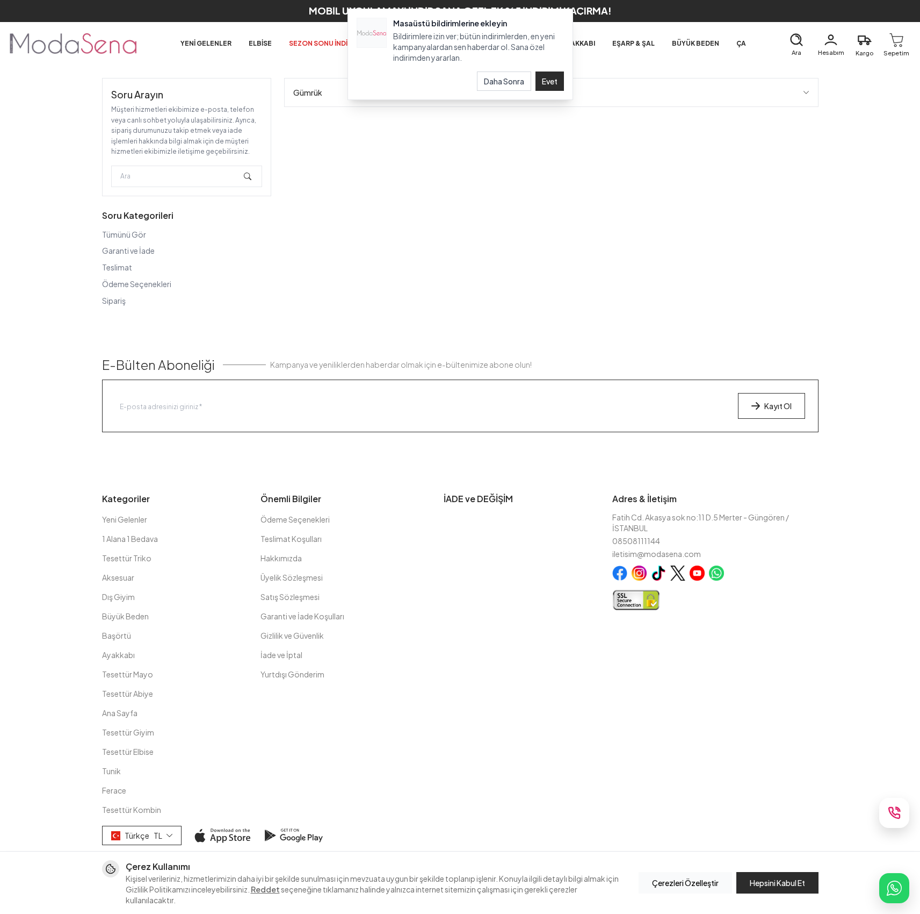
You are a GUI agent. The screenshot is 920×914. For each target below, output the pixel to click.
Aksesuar (118, 577)
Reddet (265, 889)
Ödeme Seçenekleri (136, 284)
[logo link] (73, 43)
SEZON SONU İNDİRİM (324, 43)
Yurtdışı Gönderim (292, 674)
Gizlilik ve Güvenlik (292, 635)
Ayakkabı (118, 655)
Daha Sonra (504, 81)
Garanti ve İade (128, 250)
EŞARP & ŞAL (633, 43)
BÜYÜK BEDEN (695, 43)
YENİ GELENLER (205, 43)
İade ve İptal (281, 655)
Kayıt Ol (778, 406)
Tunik (111, 771)
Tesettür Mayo (127, 674)
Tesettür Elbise (128, 751)
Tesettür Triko (126, 558)
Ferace (114, 790)
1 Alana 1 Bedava (130, 539)
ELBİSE (260, 43)
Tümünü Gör (124, 234)
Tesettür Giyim (128, 732)
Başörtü (116, 635)
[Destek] (894, 813)
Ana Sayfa (119, 713)
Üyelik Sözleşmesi (291, 577)
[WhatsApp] (894, 888)
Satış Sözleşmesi (290, 597)
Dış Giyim (118, 597)
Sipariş (114, 300)
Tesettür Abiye (127, 693)
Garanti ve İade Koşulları (302, 616)
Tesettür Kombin (131, 810)
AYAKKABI (578, 43)
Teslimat (117, 267)
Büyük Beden (125, 616)
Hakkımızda (281, 558)
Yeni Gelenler (124, 519)
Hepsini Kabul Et (777, 883)
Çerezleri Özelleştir (685, 883)
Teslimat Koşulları (291, 539)
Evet (549, 81)
